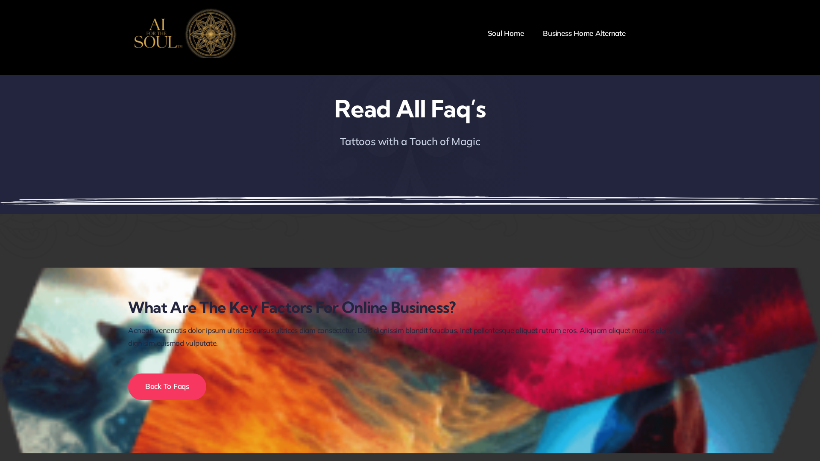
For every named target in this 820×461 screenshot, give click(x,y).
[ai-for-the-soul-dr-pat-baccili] (183, 12)
